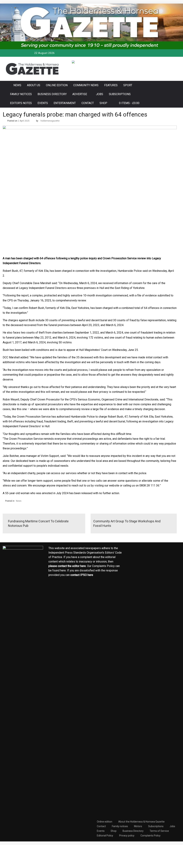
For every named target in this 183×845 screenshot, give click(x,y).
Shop (103, 103)
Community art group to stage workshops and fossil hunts (126, 523)
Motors (138, 826)
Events (43, 103)
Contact (87, 103)
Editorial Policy (105, 835)
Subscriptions (120, 94)
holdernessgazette (50, 121)
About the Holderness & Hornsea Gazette (141, 821)
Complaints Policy (150, 835)
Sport (127, 85)
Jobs (99, 94)
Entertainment (65, 103)
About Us (33, 85)
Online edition (57, 85)
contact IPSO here (81, 575)
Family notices (21, 94)
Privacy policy (126, 835)
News (17, 85)
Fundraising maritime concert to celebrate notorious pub (38, 523)
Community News (85, 85)
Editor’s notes (21, 103)
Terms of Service (159, 830)
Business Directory (52, 94)
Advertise (79, 94)
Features (111, 85)
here (83, 566)
